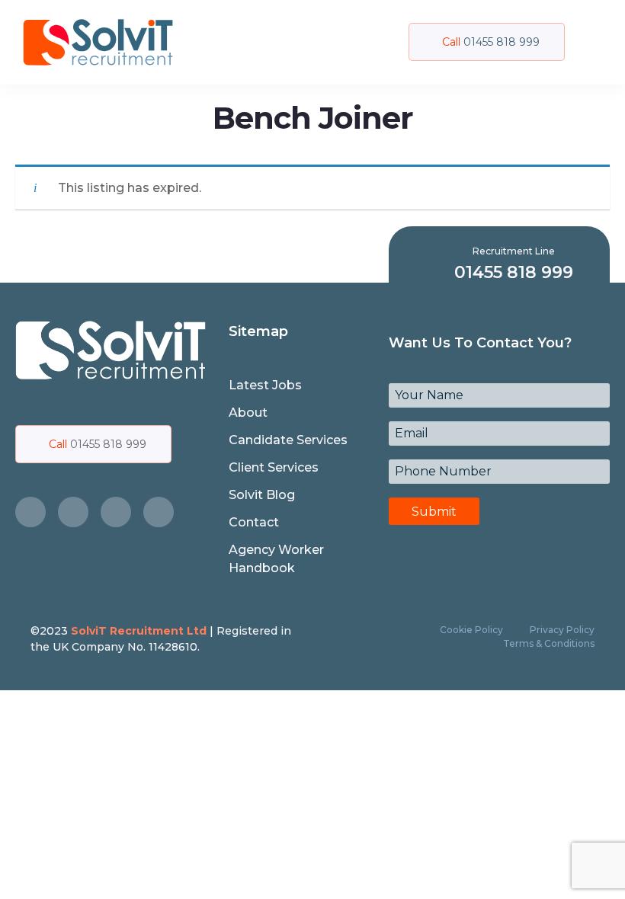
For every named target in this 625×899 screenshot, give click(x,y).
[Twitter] (73, 512)
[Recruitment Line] (426, 263)
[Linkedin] (158, 512)
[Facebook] (30, 512)
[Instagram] (116, 512)
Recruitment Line (514, 251)
